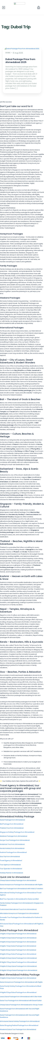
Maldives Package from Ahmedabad (13, 836)
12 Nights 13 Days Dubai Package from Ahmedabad (18, 970)
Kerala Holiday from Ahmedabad (12, 848)
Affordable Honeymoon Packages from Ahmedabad (19, 913)
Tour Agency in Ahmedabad (10, 865)
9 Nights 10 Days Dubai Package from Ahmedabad (18, 958)
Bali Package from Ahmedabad (11, 824)
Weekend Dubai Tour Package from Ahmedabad (18, 1029)
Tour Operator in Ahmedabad (11, 869)
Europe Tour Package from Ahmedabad (15, 840)
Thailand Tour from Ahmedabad (12, 828)
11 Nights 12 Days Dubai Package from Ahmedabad (18, 966)
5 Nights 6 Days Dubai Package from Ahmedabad (18, 942)
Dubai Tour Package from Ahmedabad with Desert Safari (21, 1000)
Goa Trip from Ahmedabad (10, 856)
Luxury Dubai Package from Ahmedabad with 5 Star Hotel (21, 996)
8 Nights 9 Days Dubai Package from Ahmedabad (18, 954)
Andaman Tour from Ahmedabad (12, 844)
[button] (38, 7)
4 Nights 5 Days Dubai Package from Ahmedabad (18, 938)
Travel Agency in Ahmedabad (11, 860)
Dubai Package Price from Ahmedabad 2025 (20, 61)
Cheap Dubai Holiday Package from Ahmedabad (18, 880)
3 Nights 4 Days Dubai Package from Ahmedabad (18, 934)
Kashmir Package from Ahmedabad (13, 852)
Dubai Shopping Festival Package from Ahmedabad (19, 1025)
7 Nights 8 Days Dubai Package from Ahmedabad (18, 950)
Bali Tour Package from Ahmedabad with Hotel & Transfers (21, 888)
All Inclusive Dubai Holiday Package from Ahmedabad (19, 1021)
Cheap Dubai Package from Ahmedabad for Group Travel (21, 1005)
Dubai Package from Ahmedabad (12, 820)
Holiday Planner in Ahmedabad (11, 873)
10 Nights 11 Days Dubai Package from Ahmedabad (18, 962)
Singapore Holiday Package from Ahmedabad (17, 832)
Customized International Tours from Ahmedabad (18, 909)
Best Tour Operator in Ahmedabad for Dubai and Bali (19, 899)
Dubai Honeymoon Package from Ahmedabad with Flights (21, 884)
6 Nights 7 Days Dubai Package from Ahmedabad (18, 946)
